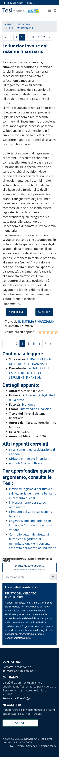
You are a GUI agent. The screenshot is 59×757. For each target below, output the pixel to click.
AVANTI (43, 312)
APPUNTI (10, 24)
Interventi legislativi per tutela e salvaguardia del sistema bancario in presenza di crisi (32, 493)
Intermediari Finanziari (35, 409)
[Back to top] (53, 751)
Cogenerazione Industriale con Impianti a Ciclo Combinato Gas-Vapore (31, 525)
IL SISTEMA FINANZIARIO (22, 27)
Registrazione (16, 2)
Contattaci (31, 745)
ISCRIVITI (20, 723)
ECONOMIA (24, 24)
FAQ (12, 745)
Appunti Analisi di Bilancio (27, 463)
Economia (28, 404)
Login (30, 2)
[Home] (22, 10)
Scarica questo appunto (29, 567)
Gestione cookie (48, 745)
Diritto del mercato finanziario (29, 458)
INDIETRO (17, 312)
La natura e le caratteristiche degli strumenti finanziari (29, 372)
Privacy (20, 745)
